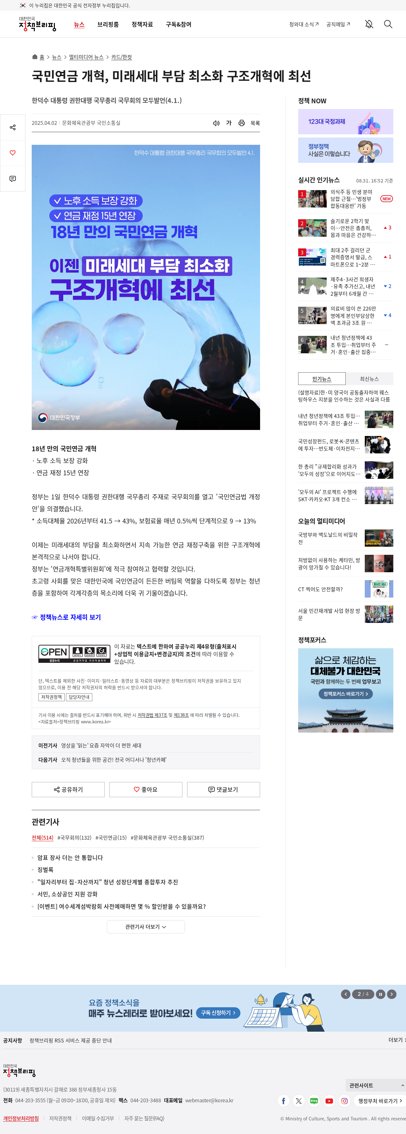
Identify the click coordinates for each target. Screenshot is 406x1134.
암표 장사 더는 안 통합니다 (70, 858)
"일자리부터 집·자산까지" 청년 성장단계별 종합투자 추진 (107, 882)
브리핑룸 (108, 24)
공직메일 (335, 24)
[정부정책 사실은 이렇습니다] (345, 150)
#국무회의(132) (74, 837)
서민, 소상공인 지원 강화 (67, 894)
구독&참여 (179, 24)
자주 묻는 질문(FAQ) (144, 1118)
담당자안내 (79, 697)
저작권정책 (51, 697)
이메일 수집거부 (98, 1118)
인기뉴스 (321, 378)
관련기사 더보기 (142, 926)
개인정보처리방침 (21, 1118)
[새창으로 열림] (242, 123)
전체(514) (43, 837)
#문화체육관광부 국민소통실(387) (167, 837)
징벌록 (45, 870)
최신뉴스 (369, 378)
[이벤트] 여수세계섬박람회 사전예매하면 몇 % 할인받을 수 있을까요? (121, 906)
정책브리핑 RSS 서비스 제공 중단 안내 (70, 1040)
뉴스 (79, 24)
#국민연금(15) (111, 837)
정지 (380, 994)
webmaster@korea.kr (209, 1100)
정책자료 (142, 24)
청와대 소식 (301, 24)
